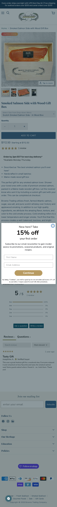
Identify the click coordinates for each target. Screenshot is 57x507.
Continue (28, 273)
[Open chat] (8, 498)
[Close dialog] (53, 225)
